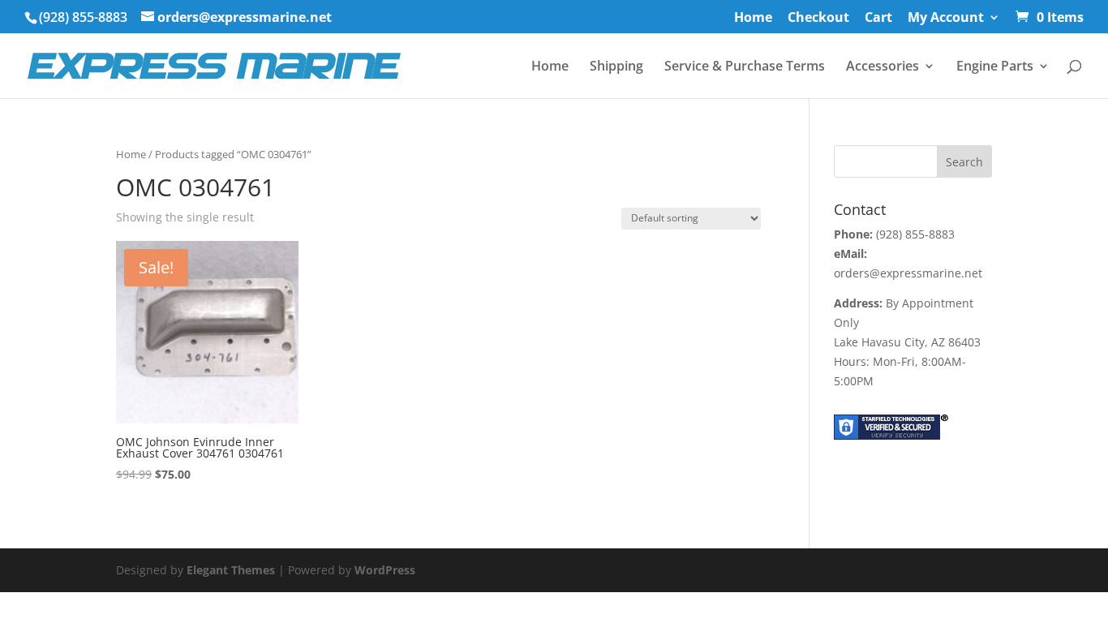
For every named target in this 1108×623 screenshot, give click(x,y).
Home (753, 18)
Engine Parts (994, 67)
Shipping (616, 67)
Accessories (882, 67)
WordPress (384, 570)
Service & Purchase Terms (744, 67)
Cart (878, 18)
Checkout (818, 18)
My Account (946, 18)
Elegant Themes (231, 570)
